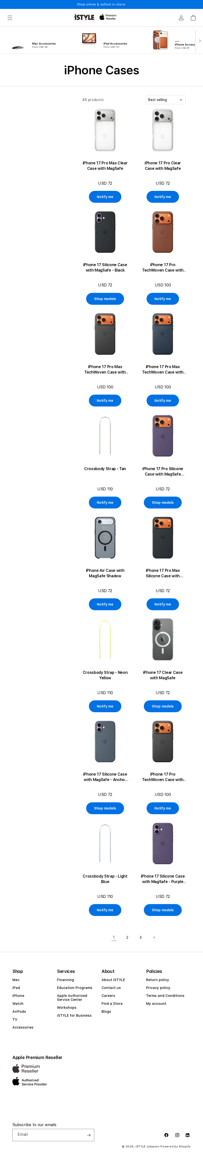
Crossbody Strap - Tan (105, 468)
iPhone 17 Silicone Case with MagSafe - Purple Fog (163, 879)
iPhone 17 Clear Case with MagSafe (163, 675)
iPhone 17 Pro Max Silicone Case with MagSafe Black (163, 573)
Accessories (22, 1027)
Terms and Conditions (165, 996)
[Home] (84, 17)
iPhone (18, 996)
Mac (16, 980)
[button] (10, 18)
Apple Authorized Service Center (72, 998)
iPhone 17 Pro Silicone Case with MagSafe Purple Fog (162, 471)
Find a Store (112, 1004)
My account (156, 1004)
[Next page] (154, 937)
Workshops (66, 1008)
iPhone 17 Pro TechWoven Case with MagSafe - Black (162, 777)
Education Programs (74, 988)
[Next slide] (199, 40)
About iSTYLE (113, 980)
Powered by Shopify (175, 1146)
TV (14, 1019)
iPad (16, 988)
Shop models (105, 299)
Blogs (106, 1011)
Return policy (157, 980)
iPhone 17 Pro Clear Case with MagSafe (163, 166)
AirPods (19, 1011)
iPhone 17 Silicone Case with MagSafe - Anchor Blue (105, 777)
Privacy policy (158, 988)
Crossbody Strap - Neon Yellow (105, 675)
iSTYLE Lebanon (147, 1146)
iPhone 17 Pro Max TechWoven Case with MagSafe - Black (105, 369)
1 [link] (114, 937)
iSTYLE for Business (74, 1015)
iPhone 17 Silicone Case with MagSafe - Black (105, 267)
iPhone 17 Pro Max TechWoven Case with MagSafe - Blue (162, 369)
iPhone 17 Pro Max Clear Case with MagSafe (105, 166)
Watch (18, 1004)
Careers (108, 996)
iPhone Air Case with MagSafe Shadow (105, 573)
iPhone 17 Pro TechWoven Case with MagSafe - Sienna (162, 267)
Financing (65, 980)
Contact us (111, 988)
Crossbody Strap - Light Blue (105, 879)
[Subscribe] (88, 1135)
